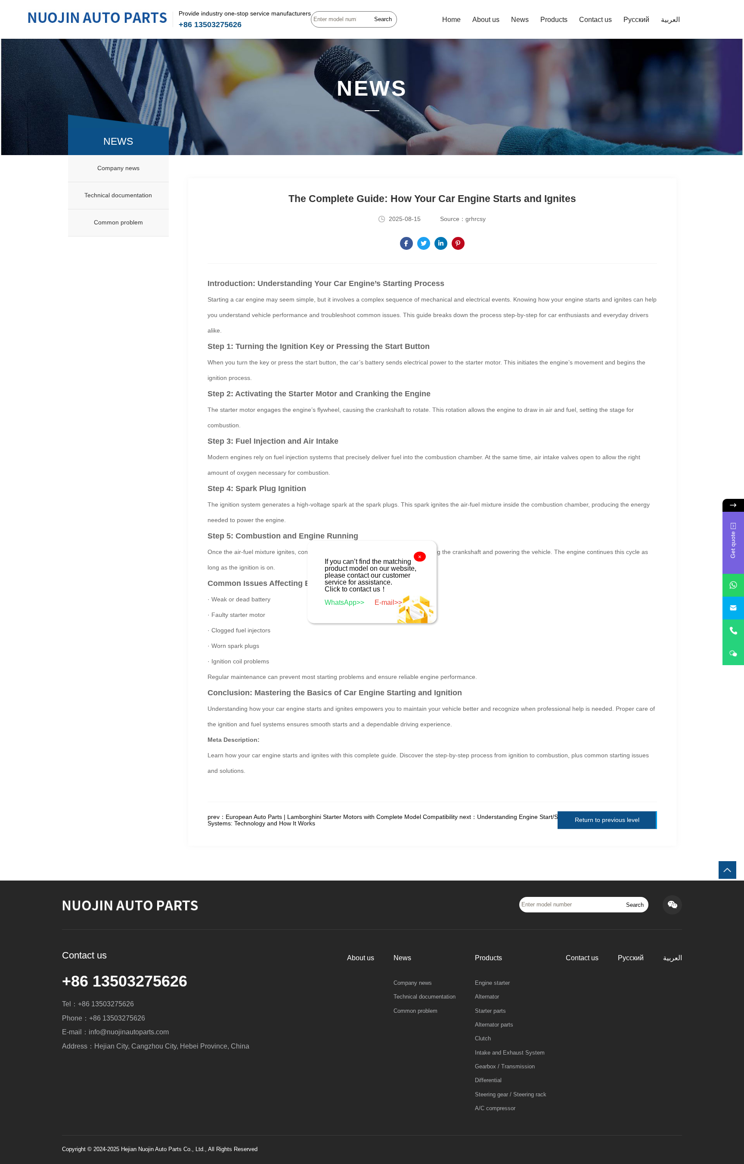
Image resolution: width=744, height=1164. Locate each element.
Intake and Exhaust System (510, 1053)
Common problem (118, 222)
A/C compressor (495, 1108)
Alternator (487, 997)
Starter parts (490, 1011)
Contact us (595, 19)
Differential (488, 1080)
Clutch (483, 1039)
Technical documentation (118, 195)
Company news (118, 168)
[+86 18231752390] (733, 653)
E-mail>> (388, 602)
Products (553, 19)
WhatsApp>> (345, 602)
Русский (636, 19)
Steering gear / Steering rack (510, 1095)
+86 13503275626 (210, 24)
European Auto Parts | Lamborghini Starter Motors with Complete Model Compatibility (342, 816)
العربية (670, 19)
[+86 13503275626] (733, 630)
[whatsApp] (733, 585)
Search (383, 19)
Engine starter (492, 983)
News (520, 19)
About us (485, 19)
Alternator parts (494, 1025)
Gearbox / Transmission (505, 1067)
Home (451, 19)
